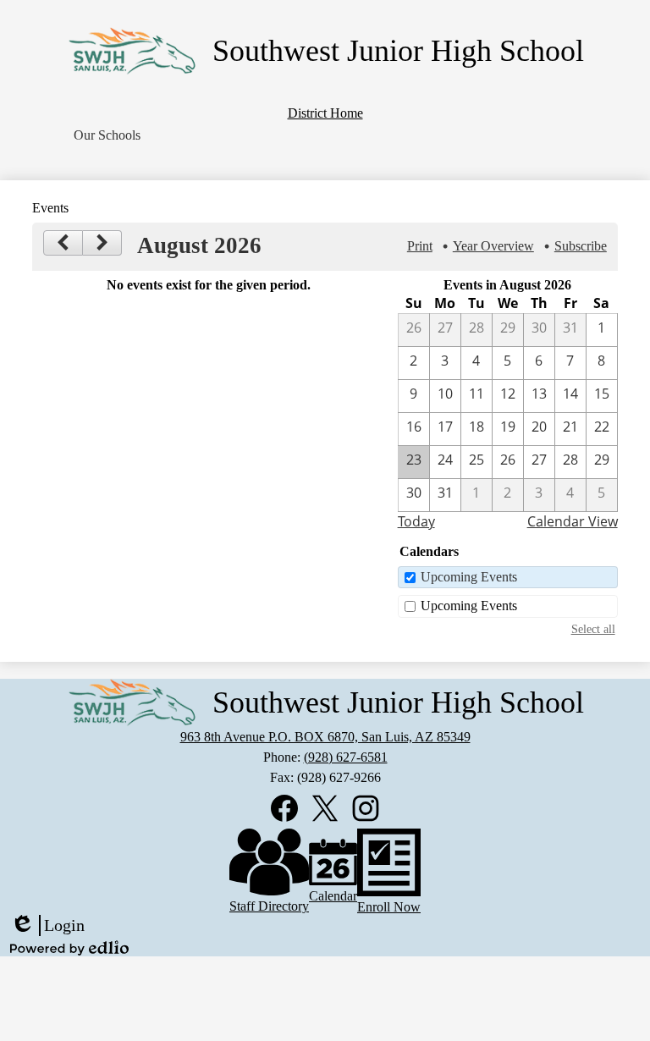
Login (47, 926)
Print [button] (419, 246)
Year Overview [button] (493, 246)
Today (416, 521)
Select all (593, 629)
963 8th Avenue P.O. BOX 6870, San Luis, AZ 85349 (325, 737)
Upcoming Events (469, 577)
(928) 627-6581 (346, 757)
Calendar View (572, 521)
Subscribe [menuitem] (580, 246)
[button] (107, 135)
